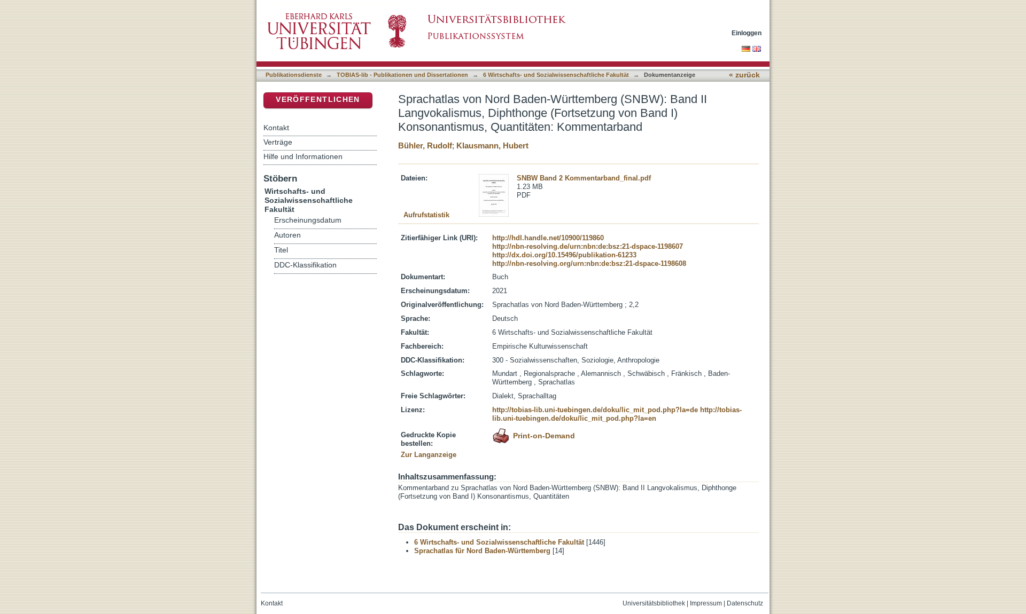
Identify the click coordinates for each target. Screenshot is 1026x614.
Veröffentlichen (318, 100)
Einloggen (746, 32)
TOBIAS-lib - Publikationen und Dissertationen (402, 75)
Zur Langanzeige (428, 455)
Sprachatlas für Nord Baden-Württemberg (482, 551)
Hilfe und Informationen (303, 156)
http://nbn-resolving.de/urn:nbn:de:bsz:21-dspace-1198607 (587, 246)
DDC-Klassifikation (305, 265)
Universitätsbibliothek (654, 603)
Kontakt (276, 127)
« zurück (744, 75)
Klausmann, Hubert (492, 145)
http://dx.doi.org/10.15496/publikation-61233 (564, 255)
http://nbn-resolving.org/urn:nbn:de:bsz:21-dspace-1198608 (589, 263)
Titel (281, 250)
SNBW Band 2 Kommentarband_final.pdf (584, 178)
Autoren (287, 235)
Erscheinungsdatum (307, 220)
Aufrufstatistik (426, 215)
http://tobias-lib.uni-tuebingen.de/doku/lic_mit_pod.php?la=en (617, 414)
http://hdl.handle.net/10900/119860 (548, 238)
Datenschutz (745, 603)
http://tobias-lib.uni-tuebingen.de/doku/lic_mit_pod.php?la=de (595, 410)
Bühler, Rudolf (425, 145)
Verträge (277, 142)
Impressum (706, 603)
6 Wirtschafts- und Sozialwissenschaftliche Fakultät (556, 75)
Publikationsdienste (294, 75)
